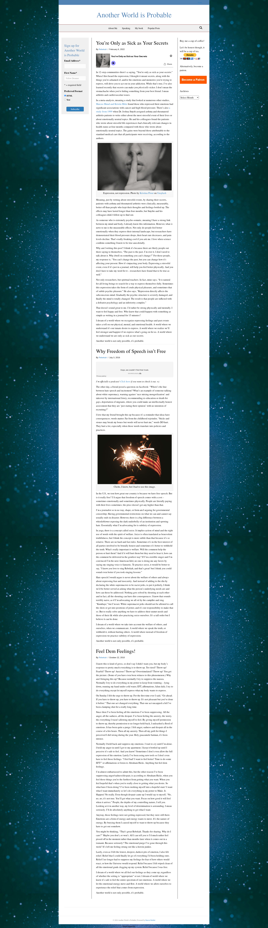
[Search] (200, 27)
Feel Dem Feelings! (115, 651)
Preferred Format (73, 91)
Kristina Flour (147, 193)
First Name (70, 73)
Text (68, 99)
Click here (125, 381)
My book (139, 28)
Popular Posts (154, 28)
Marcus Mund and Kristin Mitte (111, 104)
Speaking (126, 28)
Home (200, 2)
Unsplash (161, 193)
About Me (112, 28)
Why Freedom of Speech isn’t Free (131, 351)
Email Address (72, 60)
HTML (69, 95)
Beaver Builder (150, 920)
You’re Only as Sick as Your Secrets (132, 42)
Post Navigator (140, 926)
